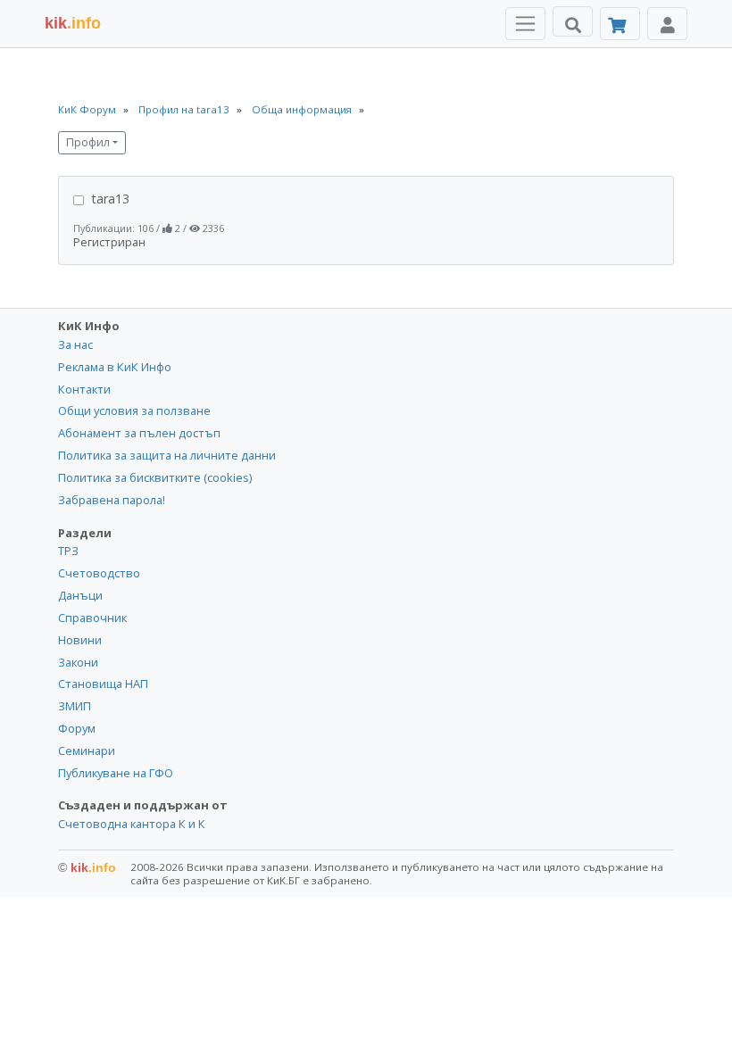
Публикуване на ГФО (115, 773)
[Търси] (573, 21)
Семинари (86, 750)
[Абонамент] (620, 23)
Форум (77, 728)
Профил (88, 142)
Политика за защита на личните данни (167, 455)
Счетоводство (99, 573)
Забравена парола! (111, 500)
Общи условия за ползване (134, 410)
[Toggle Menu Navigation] (525, 23)
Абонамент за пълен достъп (139, 433)
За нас (75, 344)
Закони (78, 662)
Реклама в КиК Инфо (114, 367)
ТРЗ (68, 551)
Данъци (80, 595)
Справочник (92, 617)
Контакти (84, 389)
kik (87, 867)
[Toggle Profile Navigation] (667, 23)
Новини (80, 640)
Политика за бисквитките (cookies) (155, 477)
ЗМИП (74, 706)
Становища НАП (103, 684)
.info (73, 23)
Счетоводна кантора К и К (131, 824)
